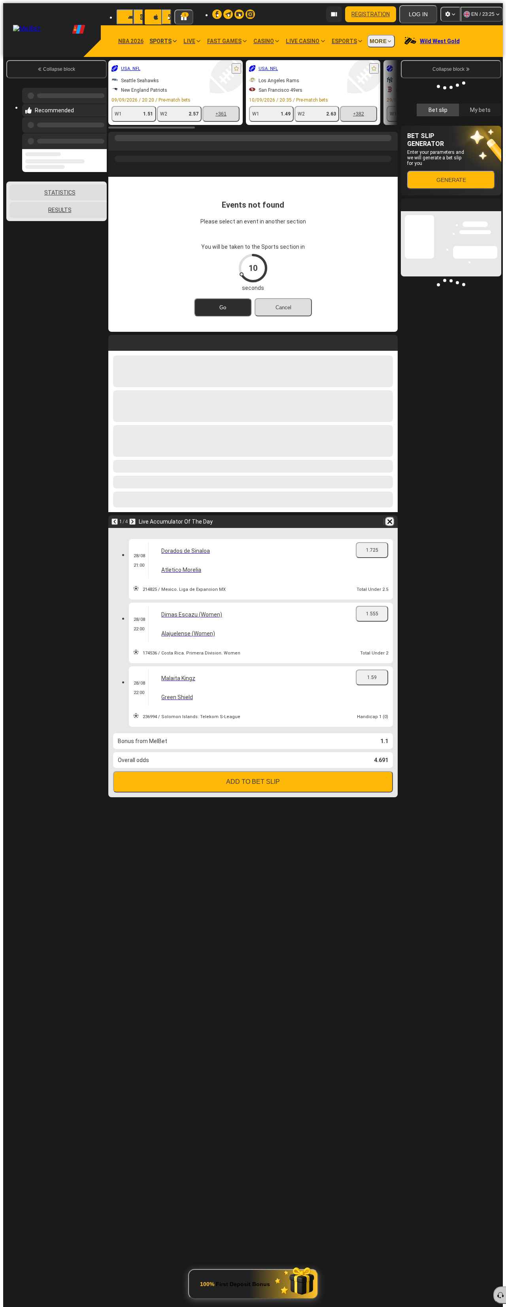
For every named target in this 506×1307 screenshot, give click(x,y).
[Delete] (390, 521)
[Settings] (450, 14)
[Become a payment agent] (334, 14)
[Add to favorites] (236, 68)
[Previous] (98, 133)
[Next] (132, 521)
